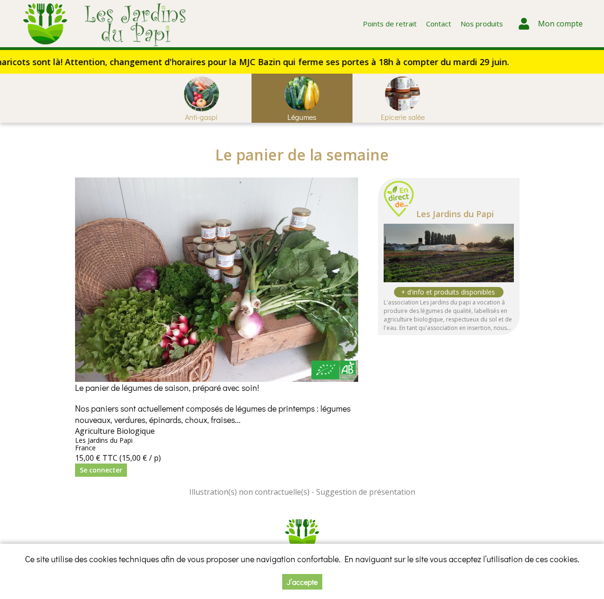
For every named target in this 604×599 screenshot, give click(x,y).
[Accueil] (105, 23)
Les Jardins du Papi (455, 213)
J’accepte (302, 582)
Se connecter (101, 469)
